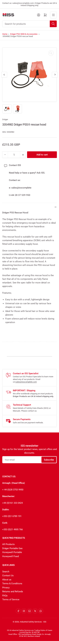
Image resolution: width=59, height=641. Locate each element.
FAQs (5, 595)
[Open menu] (53, 15)
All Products (8, 544)
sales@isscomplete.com (26, 382)
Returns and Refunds (12, 591)
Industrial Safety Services (31, 622)
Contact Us (8, 575)
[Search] (53, 24)
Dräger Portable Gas (12, 548)
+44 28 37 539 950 (20, 195)
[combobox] (29, 24)
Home (4, 34)
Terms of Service (10, 599)
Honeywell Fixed (10, 556)
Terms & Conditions (12, 583)
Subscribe (49, 459)
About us (6, 579)
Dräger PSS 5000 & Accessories (24, 34)
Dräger (5, 119)
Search (5, 571)
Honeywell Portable (12, 552)
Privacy (6, 587)
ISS (44, 622)
